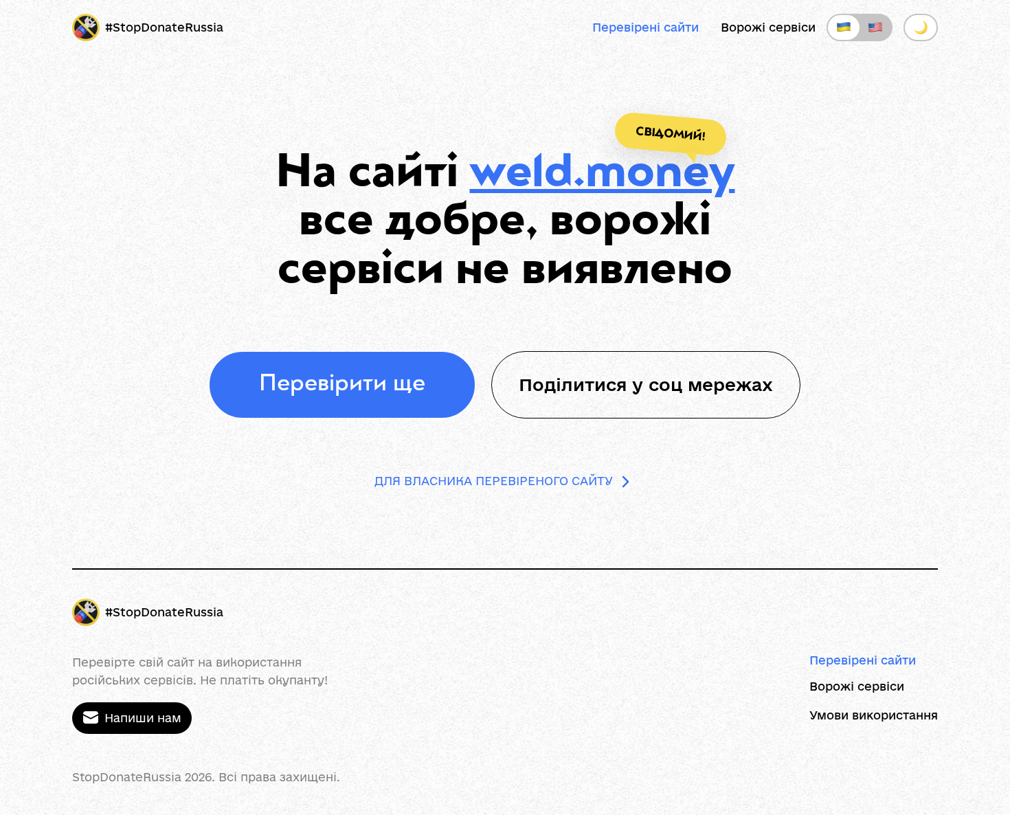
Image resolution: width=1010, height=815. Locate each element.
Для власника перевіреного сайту (493, 480)
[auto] (860, 27)
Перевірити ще (342, 385)
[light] (921, 27)
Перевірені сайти (645, 27)
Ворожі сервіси (768, 27)
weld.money (602, 175)
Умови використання (873, 715)
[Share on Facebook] (759, 385)
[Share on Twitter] (797, 385)
